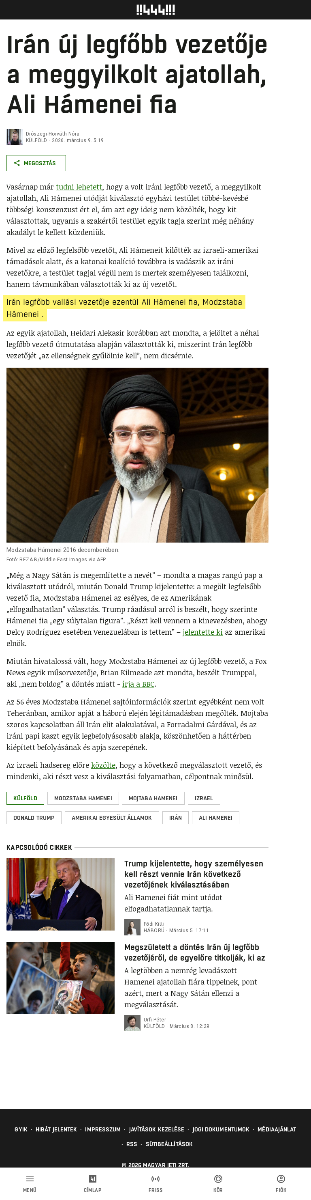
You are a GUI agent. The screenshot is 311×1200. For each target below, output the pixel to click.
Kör (218, 1190)
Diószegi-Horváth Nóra (52, 134)
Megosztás (40, 163)
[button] (25, 798)
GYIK (21, 1129)
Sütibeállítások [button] (169, 1144)
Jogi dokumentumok (221, 1129)
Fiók (281, 1190)
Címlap (92, 1190)
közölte (103, 765)
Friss (156, 1190)
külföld (36, 140)
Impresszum (103, 1129)
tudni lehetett (79, 187)
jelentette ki (203, 632)
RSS (131, 1144)
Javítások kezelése (157, 1129)
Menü (30, 1190)
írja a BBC (138, 684)
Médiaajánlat (277, 1129)
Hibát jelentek (56, 1129)
